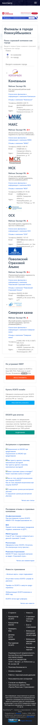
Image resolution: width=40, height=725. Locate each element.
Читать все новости (27, 603)
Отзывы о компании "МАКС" (18, 143)
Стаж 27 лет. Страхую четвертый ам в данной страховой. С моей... (19, 537)
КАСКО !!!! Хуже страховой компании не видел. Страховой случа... (19, 555)
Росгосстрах (11, 543)
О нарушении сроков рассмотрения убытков (19, 494)
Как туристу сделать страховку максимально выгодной (17, 466)
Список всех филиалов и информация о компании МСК (19, 184)
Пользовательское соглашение (20, 679)
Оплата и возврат (15, 671)
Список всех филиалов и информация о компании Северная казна (21, 329)
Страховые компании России (30, 619)
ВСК (7, 525)
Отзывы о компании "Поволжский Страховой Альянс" (20, 289)
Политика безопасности (17, 667)
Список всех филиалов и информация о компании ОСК (19, 230)
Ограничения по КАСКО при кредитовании (16, 454)
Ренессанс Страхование (15, 551)
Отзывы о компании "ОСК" (18, 234)
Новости (29, 613)
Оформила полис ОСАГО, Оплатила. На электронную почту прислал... (19, 546)
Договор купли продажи (11, 637)
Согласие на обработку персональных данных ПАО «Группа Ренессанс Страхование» (21, 685)
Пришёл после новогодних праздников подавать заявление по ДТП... (20, 528)
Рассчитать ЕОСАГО (20, 403)
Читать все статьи (27, 500)
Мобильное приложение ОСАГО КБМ (31, 633)
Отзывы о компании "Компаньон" (20, 99)
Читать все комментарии (25, 560)
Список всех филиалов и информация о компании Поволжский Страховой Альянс (19, 282)
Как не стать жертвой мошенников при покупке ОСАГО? (20, 483)
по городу (15, 57)
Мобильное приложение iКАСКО (30, 641)
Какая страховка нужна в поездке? (18, 473)
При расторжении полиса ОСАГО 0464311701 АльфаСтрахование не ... (19, 519)
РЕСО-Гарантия (12, 534)
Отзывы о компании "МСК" (18, 188)
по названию (16, 55)
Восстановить (20, 377)
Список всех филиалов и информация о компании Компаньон (21, 95)
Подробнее (20, 432)
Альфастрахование (13, 516)
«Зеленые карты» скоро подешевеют (19, 574)
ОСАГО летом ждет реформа (16, 599)
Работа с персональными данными (21, 675)
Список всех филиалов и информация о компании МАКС (20, 139)
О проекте (12, 613)
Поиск (8, 50)
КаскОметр (7, 2)
